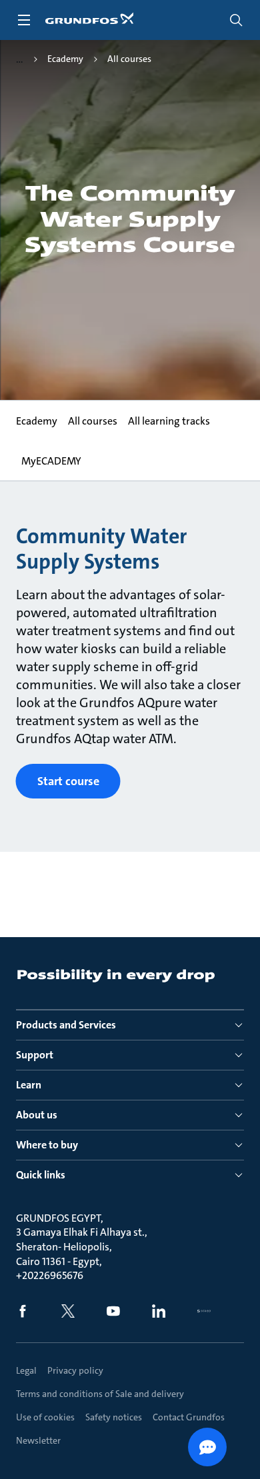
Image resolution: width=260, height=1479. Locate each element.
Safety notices (113, 1417)
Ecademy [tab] (36, 421)
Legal (26, 1370)
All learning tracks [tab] (169, 421)
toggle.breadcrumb (19, 59)
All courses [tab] (92, 421)
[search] (236, 20)
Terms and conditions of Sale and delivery (100, 1394)
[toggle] (24, 20)
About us (36, 1115)
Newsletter (38, 1440)
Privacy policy (75, 1370)
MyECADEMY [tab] (51, 461)
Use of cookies (45, 1417)
